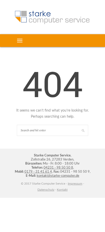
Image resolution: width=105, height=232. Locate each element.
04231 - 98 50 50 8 (58, 167)
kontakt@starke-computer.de (58, 175)
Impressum (75, 183)
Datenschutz (45, 189)
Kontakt (62, 189)
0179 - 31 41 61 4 (38, 171)
